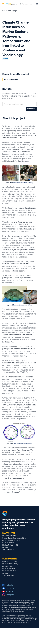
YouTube (9, 591)
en (17, 4)
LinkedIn (9, 585)
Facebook (10, 588)
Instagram (10, 595)
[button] (37, 3)
